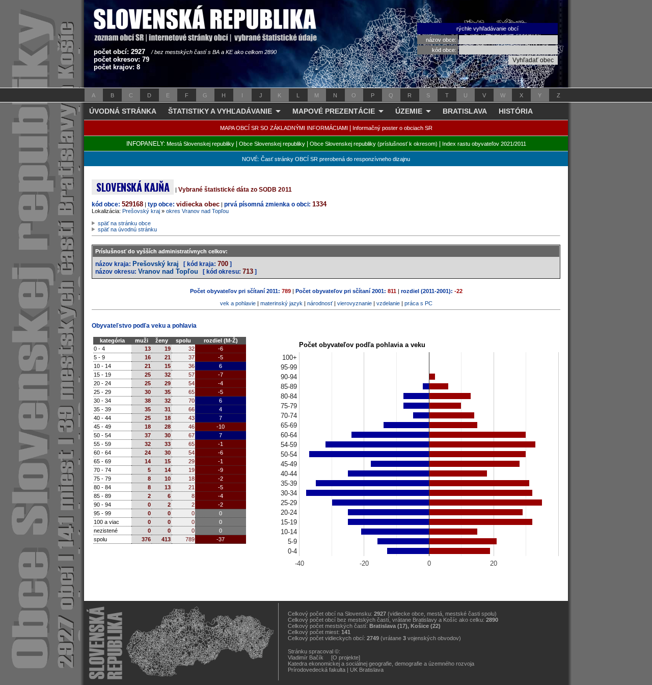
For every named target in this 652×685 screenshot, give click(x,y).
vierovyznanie (354, 303)
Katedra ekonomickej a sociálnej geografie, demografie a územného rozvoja (381, 664)
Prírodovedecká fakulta (316, 670)
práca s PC (418, 303)
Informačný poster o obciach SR (392, 128)
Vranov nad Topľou (168, 271)
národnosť (320, 303)
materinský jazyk (281, 303)
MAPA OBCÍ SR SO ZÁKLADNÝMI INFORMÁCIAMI (284, 128)
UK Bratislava (367, 670)
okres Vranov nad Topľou (197, 211)
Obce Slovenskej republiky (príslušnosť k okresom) (374, 144)
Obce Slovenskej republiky (272, 144)
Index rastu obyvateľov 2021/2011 (484, 144)
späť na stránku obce (124, 223)
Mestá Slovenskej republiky (200, 144)
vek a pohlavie (238, 303)
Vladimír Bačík (305, 657)
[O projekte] (345, 657)
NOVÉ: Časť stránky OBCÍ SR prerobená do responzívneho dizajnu (326, 159)
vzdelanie (388, 303)
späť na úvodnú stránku (127, 229)
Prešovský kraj (141, 211)
